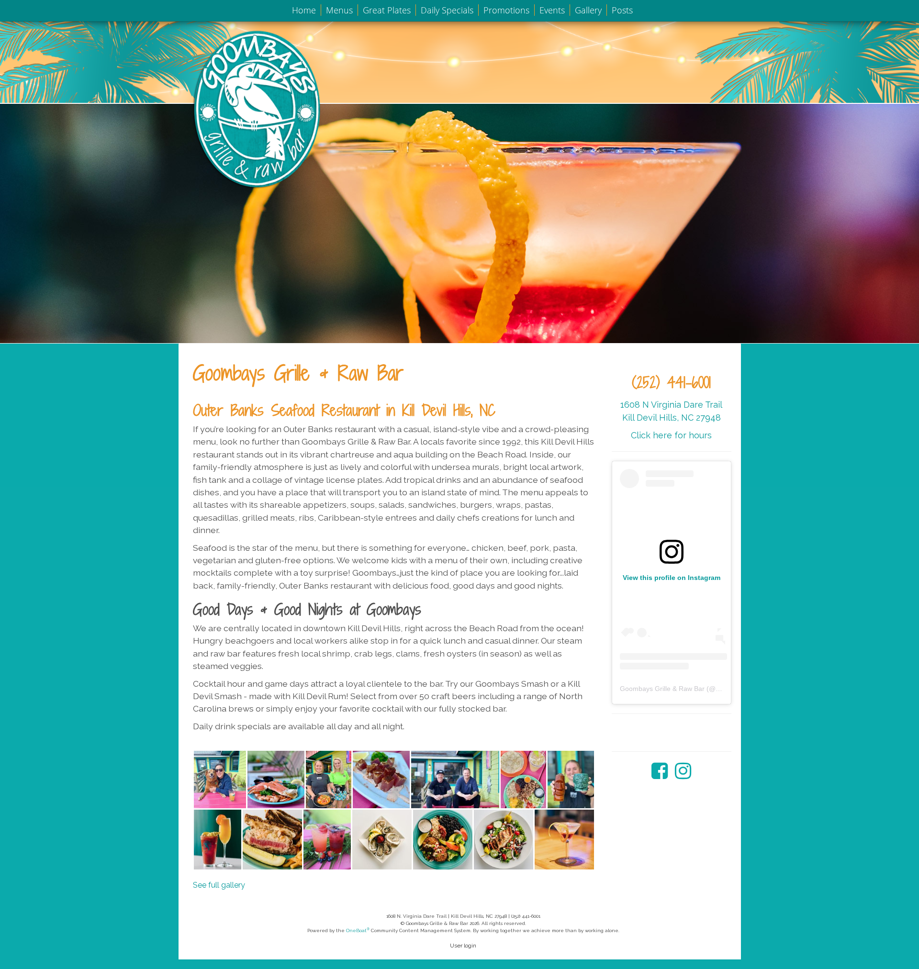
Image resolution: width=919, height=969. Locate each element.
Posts (622, 10)
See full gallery (219, 885)
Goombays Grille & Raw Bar (662, 688)
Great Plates (387, 10)
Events (552, 10)
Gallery (588, 10)
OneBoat (358, 930)
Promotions (506, 10)
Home (304, 10)
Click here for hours (671, 435)
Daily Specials (447, 10)
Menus (339, 10)
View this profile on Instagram (671, 577)
